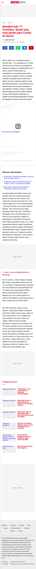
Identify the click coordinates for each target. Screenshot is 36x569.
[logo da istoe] (18, 2)
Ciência (12, 531)
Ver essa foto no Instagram (11, 132)
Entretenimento (16, 528)
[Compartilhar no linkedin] (11, 48)
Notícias (10, 22)
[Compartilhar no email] (31, 48)
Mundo (21, 525)
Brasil (29, 525)
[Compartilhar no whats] (18, 48)
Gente (6, 528)
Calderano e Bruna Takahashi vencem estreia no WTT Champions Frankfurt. (17, 182)
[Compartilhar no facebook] (4, 48)
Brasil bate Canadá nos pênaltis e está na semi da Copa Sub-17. (19, 177)
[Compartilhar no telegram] (24, 48)
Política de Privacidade (5, 563)
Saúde (20, 531)
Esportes (13, 525)
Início (3, 22)
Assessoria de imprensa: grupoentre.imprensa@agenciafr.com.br (22, 563)
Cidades (26, 528)
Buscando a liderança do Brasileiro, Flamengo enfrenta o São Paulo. (16, 188)
